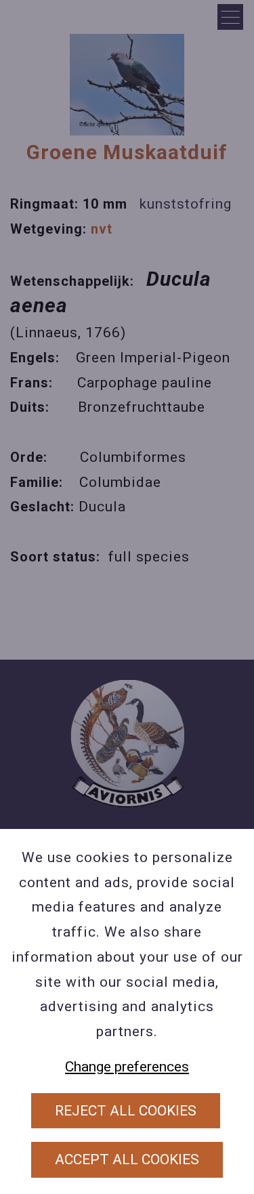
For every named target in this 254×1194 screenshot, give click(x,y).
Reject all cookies (125, 1111)
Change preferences (127, 1067)
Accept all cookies (127, 1159)
